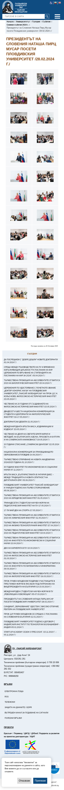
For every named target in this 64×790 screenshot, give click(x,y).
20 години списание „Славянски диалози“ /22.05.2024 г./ (31, 445)
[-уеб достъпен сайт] (51, 2)
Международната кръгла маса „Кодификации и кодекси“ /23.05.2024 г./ (28, 427)
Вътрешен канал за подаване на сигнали (26, 713)
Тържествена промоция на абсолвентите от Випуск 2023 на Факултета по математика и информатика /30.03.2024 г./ (32, 566)
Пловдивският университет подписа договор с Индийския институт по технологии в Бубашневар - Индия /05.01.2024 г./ (31, 624)
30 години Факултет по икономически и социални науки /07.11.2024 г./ (30, 468)
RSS (7, 697)
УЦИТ (32, 736)
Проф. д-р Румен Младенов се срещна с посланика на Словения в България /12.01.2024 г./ (30, 615)
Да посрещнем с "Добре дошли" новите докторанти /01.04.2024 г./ (31, 361)
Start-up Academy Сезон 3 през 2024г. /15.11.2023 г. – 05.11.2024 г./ (30, 633)
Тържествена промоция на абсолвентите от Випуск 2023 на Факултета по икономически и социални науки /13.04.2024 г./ (32, 540)
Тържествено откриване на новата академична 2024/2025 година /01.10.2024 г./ (29, 460)
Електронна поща (14, 691)
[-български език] (55, 2)
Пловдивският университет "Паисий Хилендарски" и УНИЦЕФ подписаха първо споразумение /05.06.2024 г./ (31, 488)
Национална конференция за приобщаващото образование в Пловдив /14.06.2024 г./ (28, 453)
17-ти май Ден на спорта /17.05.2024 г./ (23, 510)
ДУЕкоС (35, 733)
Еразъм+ (8, 733)
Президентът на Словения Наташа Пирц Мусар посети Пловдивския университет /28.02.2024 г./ (29, 600)
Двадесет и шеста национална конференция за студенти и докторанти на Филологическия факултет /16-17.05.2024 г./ (29, 414)
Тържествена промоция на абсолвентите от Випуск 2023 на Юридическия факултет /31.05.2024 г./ (32, 496)
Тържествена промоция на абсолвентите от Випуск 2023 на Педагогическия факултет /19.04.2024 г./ (32, 531)
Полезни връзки (13, 718)
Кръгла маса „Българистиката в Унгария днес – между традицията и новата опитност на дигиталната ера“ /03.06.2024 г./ (29, 477)
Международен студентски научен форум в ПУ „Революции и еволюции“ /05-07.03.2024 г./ (28, 592)
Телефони (10, 702)
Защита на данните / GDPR (18, 707)
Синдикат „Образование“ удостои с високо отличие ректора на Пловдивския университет (31, 607)
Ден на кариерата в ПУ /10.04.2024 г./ (22, 548)
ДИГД (27, 733)
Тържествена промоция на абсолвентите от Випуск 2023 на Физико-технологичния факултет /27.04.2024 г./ (32, 524)
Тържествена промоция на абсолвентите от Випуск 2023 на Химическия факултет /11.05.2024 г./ (32, 516)
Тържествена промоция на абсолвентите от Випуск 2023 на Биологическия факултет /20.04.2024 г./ (32, 381)
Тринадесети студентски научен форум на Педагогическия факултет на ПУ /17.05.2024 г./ (27, 504)
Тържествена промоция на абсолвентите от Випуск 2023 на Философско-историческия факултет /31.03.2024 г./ (32, 556)
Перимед (18, 733)
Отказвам (24, 780)
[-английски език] (60, 2)
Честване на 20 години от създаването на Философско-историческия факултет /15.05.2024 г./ (30, 405)
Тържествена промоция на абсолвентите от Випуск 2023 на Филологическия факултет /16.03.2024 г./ (32, 574)
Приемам (40, 780)
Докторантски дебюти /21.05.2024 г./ (22, 422)
